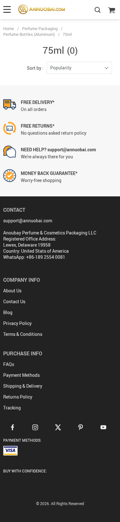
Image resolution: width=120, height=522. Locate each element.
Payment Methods (21, 375)
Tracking (12, 408)
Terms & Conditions (22, 334)
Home (8, 28)
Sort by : (35, 68)
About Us (12, 291)
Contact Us (14, 301)
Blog (7, 312)
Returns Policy (17, 397)
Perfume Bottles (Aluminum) (29, 34)
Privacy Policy (17, 323)
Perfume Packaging (40, 28)
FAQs (8, 364)
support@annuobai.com (27, 220)
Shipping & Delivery (22, 386)
